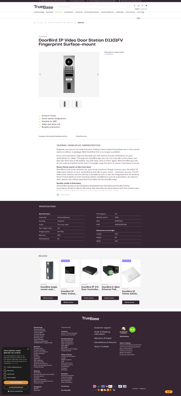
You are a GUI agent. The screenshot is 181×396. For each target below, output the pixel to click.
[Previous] (40, 74)
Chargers (64, 368)
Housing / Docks (39, 336)
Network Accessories (40, 363)
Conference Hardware (68, 356)
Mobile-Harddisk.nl (126, 352)
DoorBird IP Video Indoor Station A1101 (68, 292)
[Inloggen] (134, 5)
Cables (63, 358)
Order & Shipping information (102, 333)
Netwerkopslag (66, 380)
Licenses (36, 377)
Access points (38, 348)
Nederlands (144, 9)
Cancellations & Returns (105, 342)
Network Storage (39, 329)
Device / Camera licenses (69, 333)
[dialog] (16, 370)
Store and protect (66, 363)
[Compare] (138, 6)
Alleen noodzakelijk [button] (16, 387)
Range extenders (39, 353)
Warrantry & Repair (103, 338)
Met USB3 (64, 347)
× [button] (28, 349)
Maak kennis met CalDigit (69, 349)
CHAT (169, 392)
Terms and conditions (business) (130, 347)
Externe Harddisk (66, 379)
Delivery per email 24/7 (68, 335)
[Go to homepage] (43, 7)
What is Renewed (66, 382)
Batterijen (64, 370)
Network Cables (39, 362)
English (137, 9)
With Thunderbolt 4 (67, 342)
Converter (37, 357)
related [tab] (43, 256)
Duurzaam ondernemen (127, 354)
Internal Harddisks (40, 331)
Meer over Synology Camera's (43, 381)
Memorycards (38, 337)
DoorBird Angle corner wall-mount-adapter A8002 (49, 288)
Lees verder (15, 363)
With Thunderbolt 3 (67, 344)
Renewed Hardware (67, 375)
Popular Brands (39, 339)
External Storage (39, 334)
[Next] (98, 74)
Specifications (81, 136)
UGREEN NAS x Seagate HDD (43, 342)
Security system (39, 376)
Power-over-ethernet (41, 351)
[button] (16, 391)
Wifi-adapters (38, 360)
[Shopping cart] (146, 5)
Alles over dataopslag (41, 341)
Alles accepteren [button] (16, 382)
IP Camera (37, 372)
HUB (62, 361)
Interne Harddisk (66, 377)
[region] (69, 80)
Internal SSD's (38, 332)
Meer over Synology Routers (43, 365)
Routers (36, 355)
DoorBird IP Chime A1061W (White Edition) (130, 292)
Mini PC (36, 388)
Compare (109, 54)
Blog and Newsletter (126, 348)
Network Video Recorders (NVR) (44, 374)
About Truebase (101, 347)
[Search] (127, 7)
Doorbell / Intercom (40, 379)
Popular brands (39, 383)
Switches (37, 358)
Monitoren (37, 390)
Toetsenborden (66, 327)
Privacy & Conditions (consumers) (130, 345)
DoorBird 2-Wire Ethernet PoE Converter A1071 (111, 288)
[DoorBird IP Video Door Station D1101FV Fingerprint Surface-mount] (69, 74)
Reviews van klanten (126, 350)
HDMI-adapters (66, 359)
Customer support (102, 328)
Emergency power (67, 364)
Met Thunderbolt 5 (67, 340)
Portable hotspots (39, 350)
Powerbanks (65, 366)
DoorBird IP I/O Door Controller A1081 (90, 288)
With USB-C (65, 345)
